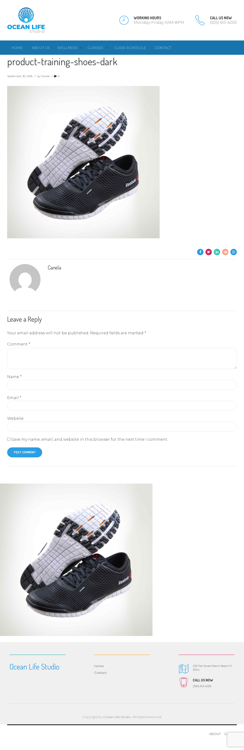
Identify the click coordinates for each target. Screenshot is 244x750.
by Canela (43, 76)
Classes (95, 48)
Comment (18, 344)
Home (17, 48)
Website (15, 418)
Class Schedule (130, 48)
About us (41, 48)
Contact (163, 48)
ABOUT (215, 734)
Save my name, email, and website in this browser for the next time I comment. (89, 439)
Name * (14, 377)
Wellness (67, 48)
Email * (14, 397)
